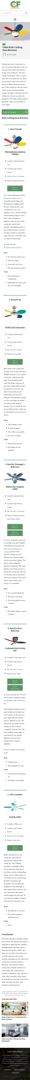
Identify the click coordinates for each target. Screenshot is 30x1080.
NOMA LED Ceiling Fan (15, 327)
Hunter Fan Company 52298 (15, 487)
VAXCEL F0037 (15, 817)
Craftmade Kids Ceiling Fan (15, 649)
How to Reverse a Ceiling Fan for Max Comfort (15, 1012)
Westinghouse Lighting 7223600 (15, 152)
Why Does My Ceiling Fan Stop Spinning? (15, 1034)
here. (24, 995)
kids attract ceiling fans (12, 198)
